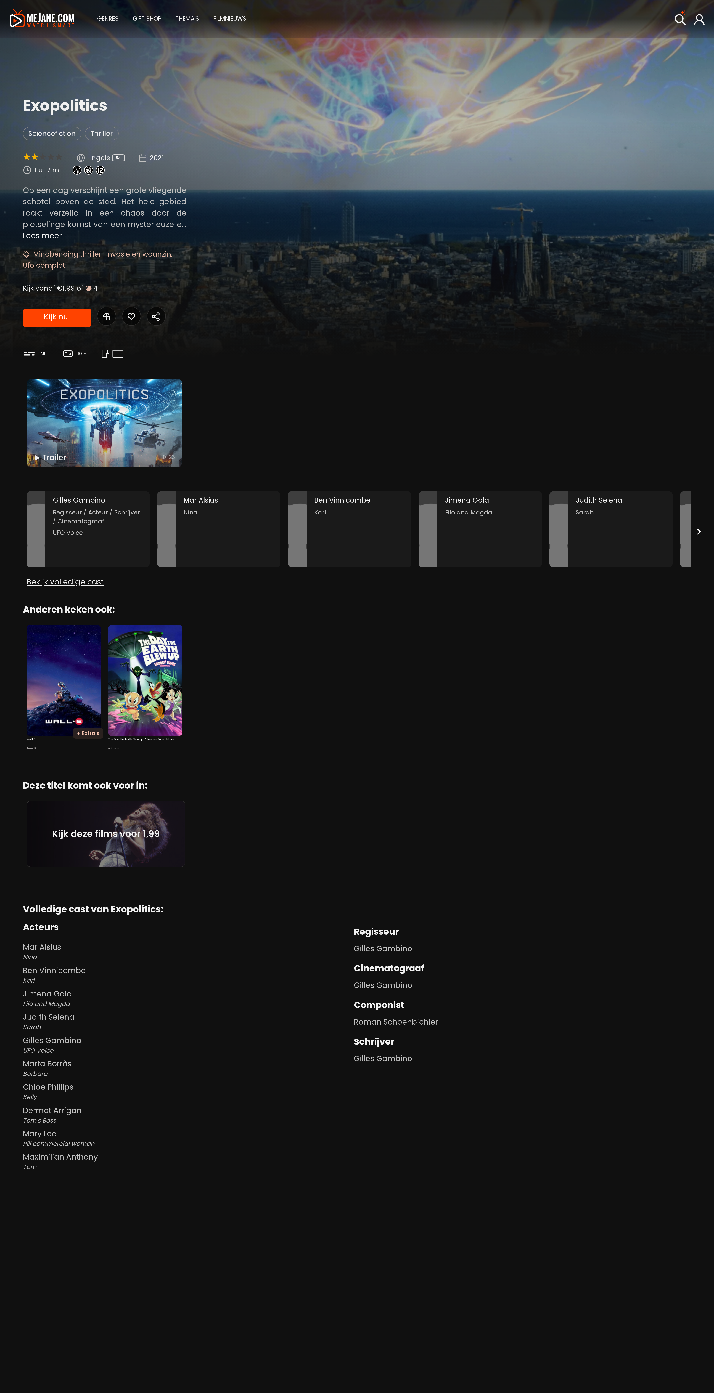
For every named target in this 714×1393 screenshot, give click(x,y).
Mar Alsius (42, 951)
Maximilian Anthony (60, 1161)
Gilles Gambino (52, 1045)
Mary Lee (58, 1138)
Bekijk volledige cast (65, 581)
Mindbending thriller (67, 254)
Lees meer (42, 235)
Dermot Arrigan (52, 1115)
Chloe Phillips (48, 1091)
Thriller (102, 133)
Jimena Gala (47, 998)
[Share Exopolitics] (156, 316)
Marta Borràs (47, 1068)
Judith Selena (48, 1021)
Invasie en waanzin (138, 254)
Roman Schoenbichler (396, 1022)
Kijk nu (56, 316)
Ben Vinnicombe (54, 975)
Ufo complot (44, 265)
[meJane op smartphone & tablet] (107, 354)
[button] (108, 18)
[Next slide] (699, 532)
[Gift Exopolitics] (106, 316)
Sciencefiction (52, 133)
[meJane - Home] (42, 19)
